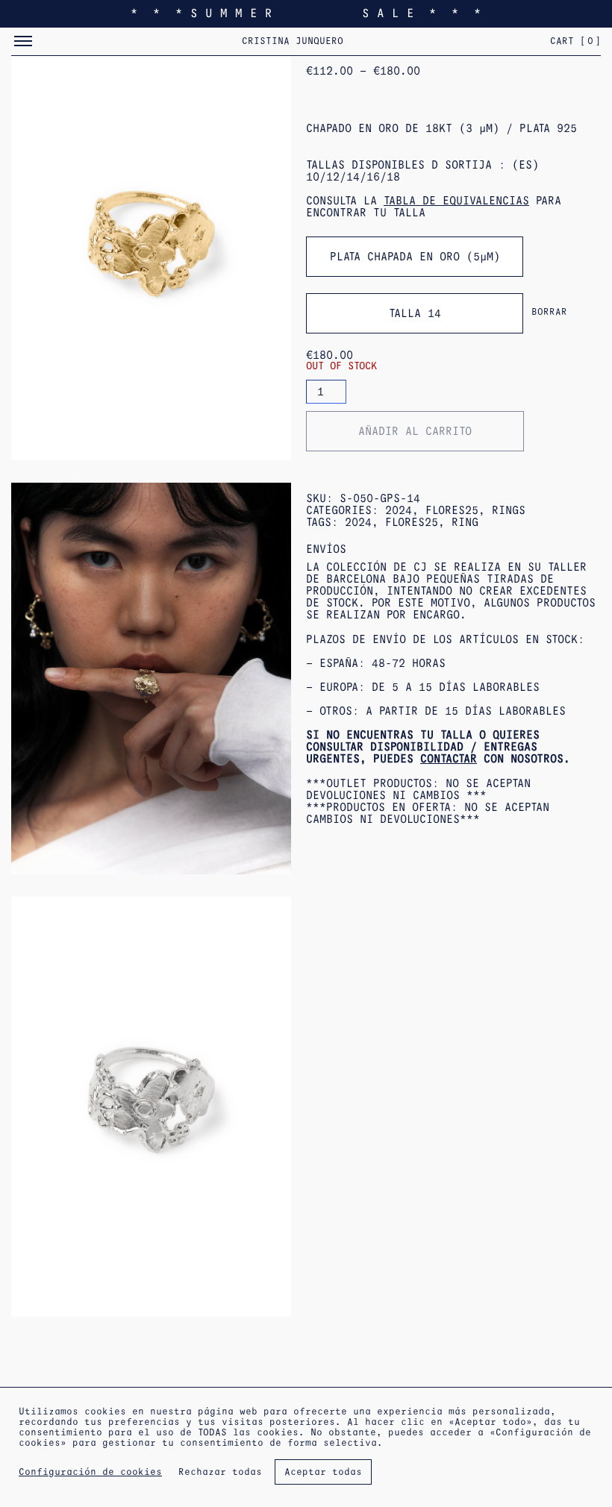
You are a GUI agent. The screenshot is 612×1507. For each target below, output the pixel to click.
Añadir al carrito (415, 431)
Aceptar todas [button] (323, 1472)
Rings (508, 510)
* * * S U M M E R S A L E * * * (306, 13)
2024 (398, 510)
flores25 (411, 522)
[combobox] (414, 256)
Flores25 (451, 510)
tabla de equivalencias (456, 201)
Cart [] (575, 41)
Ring (465, 522)
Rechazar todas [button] (220, 1472)
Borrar (549, 312)
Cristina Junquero (292, 41)
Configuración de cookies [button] (90, 1472)
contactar (448, 759)
